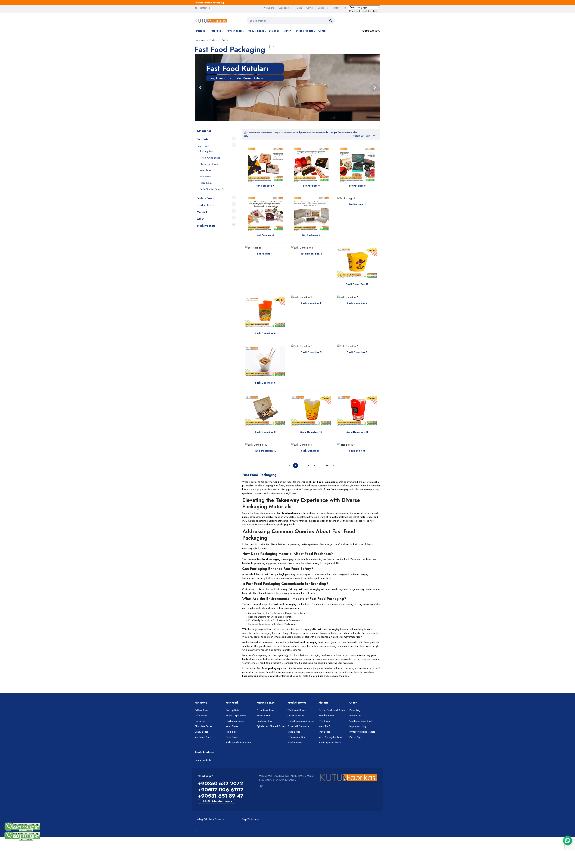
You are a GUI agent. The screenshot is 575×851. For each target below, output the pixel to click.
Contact (309, 7)
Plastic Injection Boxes (329, 742)
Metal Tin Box (325, 726)
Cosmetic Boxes (296, 715)
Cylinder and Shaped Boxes (271, 726)
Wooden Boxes (326, 715)
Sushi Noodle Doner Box (213, 189)
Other (287, 30)
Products (213, 40)
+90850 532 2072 (220, 783)
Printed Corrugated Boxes (301, 721)
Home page (200, 40)
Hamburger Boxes (209, 164)
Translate (372, 11)
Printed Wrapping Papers (362, 731)
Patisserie (200, 30)
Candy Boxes (201, 731)
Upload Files (323, 7)
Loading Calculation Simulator (209, 819)
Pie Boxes (200, 721)
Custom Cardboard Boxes (331, 710)
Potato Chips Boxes (210, 157)
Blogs (299, 7)
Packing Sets (206, 151)
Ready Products (203, 760)
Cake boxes (201, 715)
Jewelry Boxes (295, 742)
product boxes (354, 521)
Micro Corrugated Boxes (331, 737)
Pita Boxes (205, 176)
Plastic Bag (355, 737)
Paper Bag (354, 710)
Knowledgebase (285, 7)
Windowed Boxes (297, 710)
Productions (269, 7)
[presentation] (200, 87)
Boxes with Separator (298, 726)
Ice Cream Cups (203, 737)
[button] (286, 118)
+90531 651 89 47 (220, 795)
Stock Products (304, 30)
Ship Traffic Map (250, 819)
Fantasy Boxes (234, 30)
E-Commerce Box (296, 737)
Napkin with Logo (358, 726)
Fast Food (216, 30)
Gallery (336, 7)
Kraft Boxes (324, 731)
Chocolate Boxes (203, 726)
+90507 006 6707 (220, 789)
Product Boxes (256, 30)
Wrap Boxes (206, 170)
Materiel (274, 30)
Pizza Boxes (206, 183)
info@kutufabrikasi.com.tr (217, 801)
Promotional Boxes (266, 710)
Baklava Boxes (202, 710)
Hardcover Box (264, 721)
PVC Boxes (324, 721)
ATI (196, 831)
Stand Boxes (294, 731)
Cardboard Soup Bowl (360, 721)
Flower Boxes (263, 715)
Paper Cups (355, 715)
